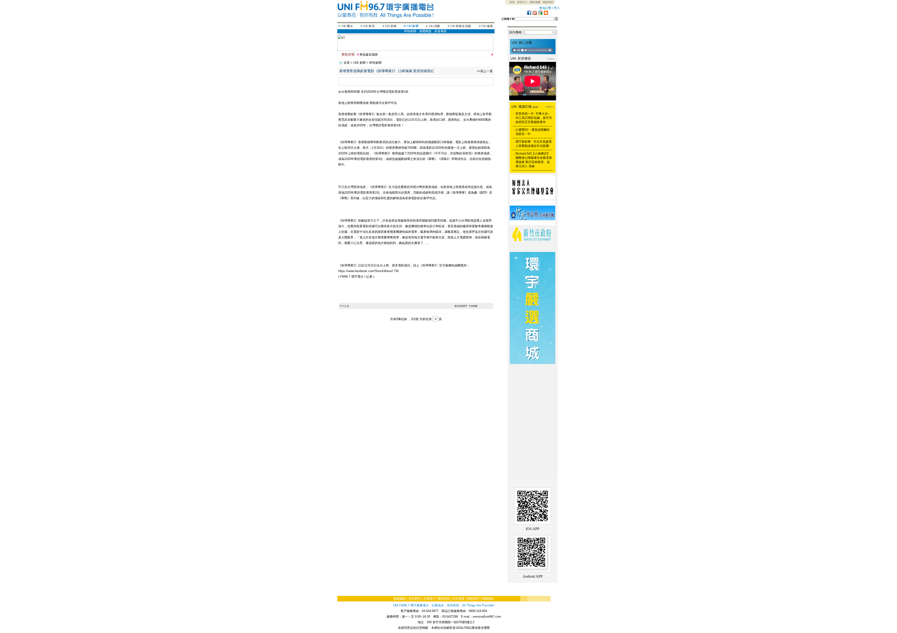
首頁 (347, 62)
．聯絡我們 (546, 2)
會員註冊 (545, 8)
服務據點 (400, 598)
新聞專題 (425, 31)
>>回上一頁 (485, 71)
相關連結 (488, 598)
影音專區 (440, 31)
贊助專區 (444, 598)
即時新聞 (410, 31)
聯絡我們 (473, 598)
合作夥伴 (414, 598)
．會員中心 (521, 2)
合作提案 (458, 598)
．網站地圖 (533, 2)
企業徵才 (429, 598)
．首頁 (511, 2)
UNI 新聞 (359, 62)
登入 (557, 8)
